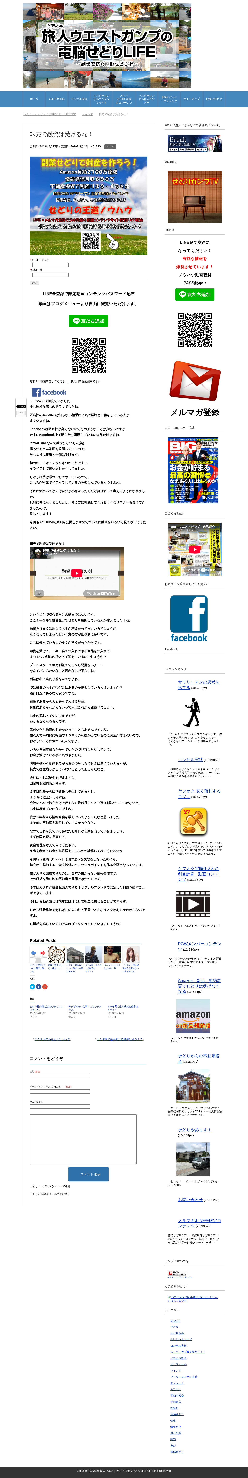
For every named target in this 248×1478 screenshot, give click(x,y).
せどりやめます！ (195, 1130)
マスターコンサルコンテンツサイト (101, 99)
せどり (174, 1326)
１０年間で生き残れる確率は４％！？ (93, 968)
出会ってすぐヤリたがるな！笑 (112, 967)
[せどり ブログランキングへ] (177, 1274)
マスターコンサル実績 (183, 1376)
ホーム (34, 98)
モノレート (177, 1383)
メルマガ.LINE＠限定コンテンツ (124, 99)
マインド (110, 146)
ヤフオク (175, 1389)
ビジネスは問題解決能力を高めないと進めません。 (130, 968)
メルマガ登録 (56, 98)
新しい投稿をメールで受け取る (51, 1194)
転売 (173, 1439)
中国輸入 (175, 1401)
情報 (173, 1420)
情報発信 (175, 1426)
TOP (51, 114)
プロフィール (178, 1364)
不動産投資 (177, 1395)
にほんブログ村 (177, 1300)
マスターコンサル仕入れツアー (147, 99)
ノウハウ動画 (178, 1358)
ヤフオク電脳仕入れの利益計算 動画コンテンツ (198, 874)
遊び (173, 1445)
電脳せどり (177, 1451)
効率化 (174, 1408)
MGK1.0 (175, 1321)
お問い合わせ (214, 98)
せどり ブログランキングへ (180, 1277)
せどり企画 (177, 1333)
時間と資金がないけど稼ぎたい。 (56, 967)
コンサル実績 (79, 98)
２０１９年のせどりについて (52, 1039)
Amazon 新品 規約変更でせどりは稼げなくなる (199, 986)
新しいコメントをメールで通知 (51, 1186)
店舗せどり (177, 1414)
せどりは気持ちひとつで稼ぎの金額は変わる (75, 968)
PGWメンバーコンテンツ (169, 99)
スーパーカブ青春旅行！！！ (187, 1351)
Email (21, 413)
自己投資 (175, 1433)
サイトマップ (191, 98)
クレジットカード (181, 1339)
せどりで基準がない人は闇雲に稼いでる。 (38, 968)
